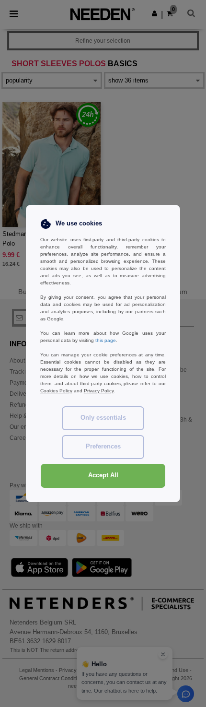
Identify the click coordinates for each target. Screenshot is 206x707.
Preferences (103, 446)
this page (105, 340)
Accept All (103, 475)
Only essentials (103, 417)
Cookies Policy (56, 390)
